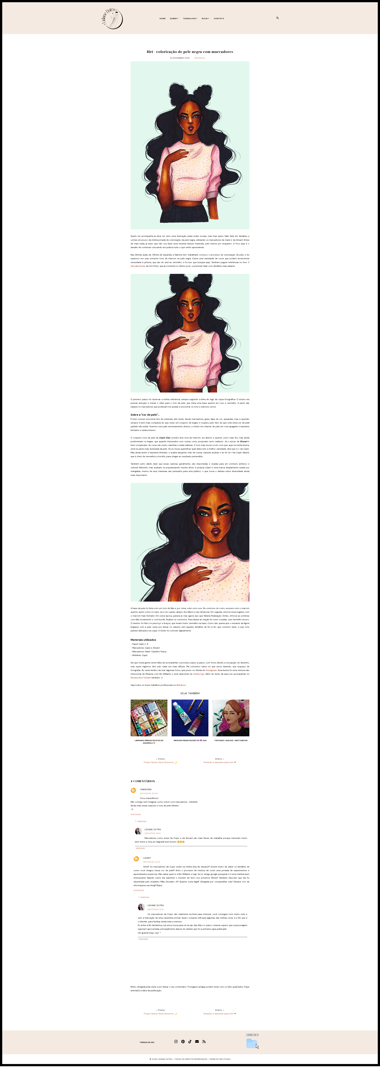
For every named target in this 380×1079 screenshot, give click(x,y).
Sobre (173, 18)
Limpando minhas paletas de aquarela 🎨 (149, 741)
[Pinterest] (183, 1041)
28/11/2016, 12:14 (156, 909)
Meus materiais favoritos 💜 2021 (190, 740)
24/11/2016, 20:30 (149, 793)
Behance (181, 685)
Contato (219, 18)
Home (163, 18)
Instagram (211, 670)
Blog (205, 18)
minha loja (198, 674)
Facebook (136, 677)
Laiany (147, 858)
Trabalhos (189, 18)
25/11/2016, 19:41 (153, 833)
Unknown (146, 789)
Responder (136, 814)
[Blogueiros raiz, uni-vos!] (252, 1035)
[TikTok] (189, 1041)
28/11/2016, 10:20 (151, 862)
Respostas (142, 821)
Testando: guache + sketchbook (231, 740)
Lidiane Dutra (153, 829)
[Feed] (204, 1041)
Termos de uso (147, 1042)
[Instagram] (176, 1041)
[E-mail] (197, 1041)
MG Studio (225, 1059)
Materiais (200, 58)
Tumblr (147, 677)
